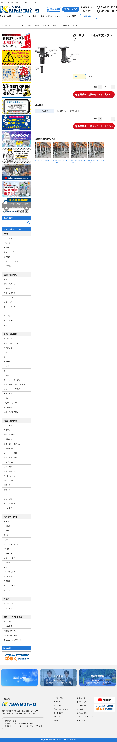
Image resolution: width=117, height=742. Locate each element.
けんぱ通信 (31, 16)
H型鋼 (6, 398)
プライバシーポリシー (85, 717)
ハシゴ (6, 366)
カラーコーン (9, 553)
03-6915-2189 (108, 7)
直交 (76, 76)
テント (6, 311)
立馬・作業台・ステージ (13, 343)
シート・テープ (9, 307)
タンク (6, 494)
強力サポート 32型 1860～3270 (60, 161)
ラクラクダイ (9, 339)
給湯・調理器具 (9, 503)
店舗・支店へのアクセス (50, 16)
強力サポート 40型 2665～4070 (78, 161)
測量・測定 (8, 485)
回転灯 (6, 535)
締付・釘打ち (9, 480)
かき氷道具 (8, 626)
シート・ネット (9, 357)
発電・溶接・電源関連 (12, 444)
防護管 (6, 279)
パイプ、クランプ (10, 403)
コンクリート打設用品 (12, 389)
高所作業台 (8, 348)
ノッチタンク (9, 298)
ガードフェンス (9, 572)
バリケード (8, 576)
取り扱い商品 (5, 16)
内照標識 (7, 526)
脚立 (5, 371)
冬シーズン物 (9, 608)
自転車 (6, 325)
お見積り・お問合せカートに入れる (94, 94)
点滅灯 (6, 540)
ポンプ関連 (8, 425)
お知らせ (57, 717)
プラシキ (7, 243)
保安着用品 (8, 288)
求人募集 (80, 709)
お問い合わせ (88, 16)
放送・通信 (8, 490)
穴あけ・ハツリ (9, 476)
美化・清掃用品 (9, 293)
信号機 (6, 549)
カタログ (19, 16)
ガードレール (9, 590)
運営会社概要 (82, 705)
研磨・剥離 (8, 467)
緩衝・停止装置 (9, 558)
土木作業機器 (9, 448)
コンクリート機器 (10, 453)
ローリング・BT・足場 (12, 380)
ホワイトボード (9, 321)
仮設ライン (8, 563)
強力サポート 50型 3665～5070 (96, 161)
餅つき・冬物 (9, 621)
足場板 (6, 375)
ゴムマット (8, 238)
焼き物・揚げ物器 (10, 635)
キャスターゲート (10, 586)
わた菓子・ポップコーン (13, 640)
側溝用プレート (9, 257)
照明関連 (7, 430)
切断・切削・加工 (10, 471)
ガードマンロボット (11, 544)
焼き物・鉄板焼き (10, 631)
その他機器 (8, 508)
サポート (46, 25)
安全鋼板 (7, 581)
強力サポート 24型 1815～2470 (42, 161)
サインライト (9, 521)
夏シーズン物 (9, 604)
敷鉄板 (6, 248)
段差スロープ (9, 252)
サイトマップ (82, 720)
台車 (5, 352)
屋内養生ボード (9, 266)
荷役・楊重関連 (9, 435)
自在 (90, 76)
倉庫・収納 (8, 302)
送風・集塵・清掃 (10, 458)
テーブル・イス (9, 316)
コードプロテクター (11, 261)
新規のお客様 (55, 9)
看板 (5, 567)
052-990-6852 (108, 11)
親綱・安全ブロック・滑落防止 (15, 384)
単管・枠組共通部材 (11, 412)
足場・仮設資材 (33, 25)
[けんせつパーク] (19, 11)
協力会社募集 (82, 713)
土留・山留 (8, 394)
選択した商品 (72, 9)
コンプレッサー (9, 462)
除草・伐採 (8, 499)
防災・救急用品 (9, 284)
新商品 (56, 720)
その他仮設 (8, 407)
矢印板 (6, 530)
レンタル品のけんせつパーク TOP (12, 25)
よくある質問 (70, 16)
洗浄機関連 (8, 439)
